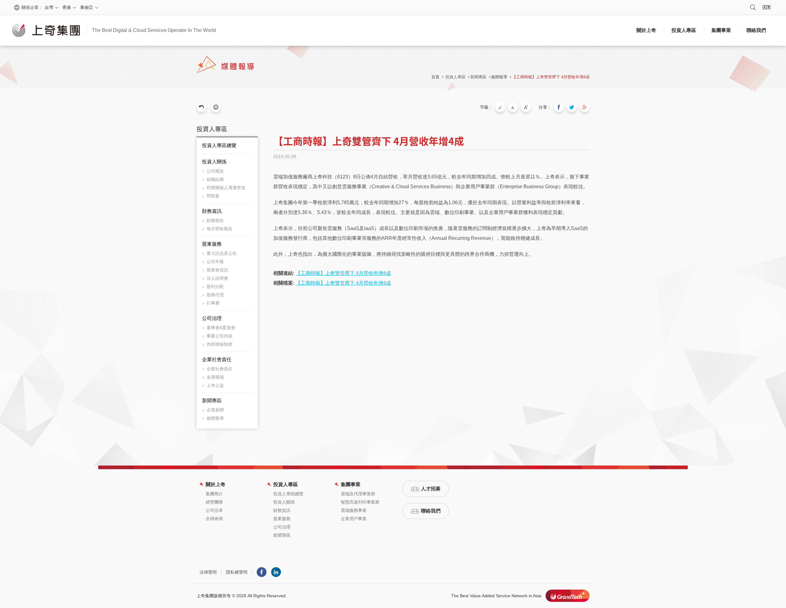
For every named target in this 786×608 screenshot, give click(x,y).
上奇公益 (215, 385)
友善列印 (216, 107)
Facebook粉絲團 (262, 572)
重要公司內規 (219, 335)
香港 (66, 7)
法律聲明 (208, 572)
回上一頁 (201, 107)
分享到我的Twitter (572, 107)
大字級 (526, 107)
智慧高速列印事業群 (360, 502)
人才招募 (431, 488)
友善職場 (215, 377)
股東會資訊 (217, 269)
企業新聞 (215, 409)
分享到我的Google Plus (585, 107)
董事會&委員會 (221, 327)
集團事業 (721, 30)
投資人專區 (683, 30)
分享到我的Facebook (559, 107)
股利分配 (215, 286)
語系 (766, 7)
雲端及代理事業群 (358, 493)
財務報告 (215, 220)
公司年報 (215, 261)
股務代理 (215, 294)
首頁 (435, 77)
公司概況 (215, 171)
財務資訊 (212, 211)
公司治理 (212, 318)
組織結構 (215, 179)
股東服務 (212, 244)
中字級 (513, 107)
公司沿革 (214, 510)
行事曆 (213, 303)
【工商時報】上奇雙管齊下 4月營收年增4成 (551, 77)
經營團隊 (214, 502)
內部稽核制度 (219, 344)
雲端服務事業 (354, 510)
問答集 (213, 195)
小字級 (500, 107)
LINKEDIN (276, 572)
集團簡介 (214, 493)
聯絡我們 (756, 30)
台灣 (49, 7)
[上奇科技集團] (568, 596)
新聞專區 (212, 400)
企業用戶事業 (354, 518)
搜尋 (752, 7)
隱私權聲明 (236, 572)
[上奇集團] (46, 30)
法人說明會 (217, 278)
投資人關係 (214, 161)
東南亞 (86, 7)
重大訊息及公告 (222, 253)
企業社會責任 (217, 359)
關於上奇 (646, 30)
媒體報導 (499, 77)
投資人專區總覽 (219, 145)
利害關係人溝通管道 (226, 187)
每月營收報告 (219, 228)
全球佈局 (214, 518)
